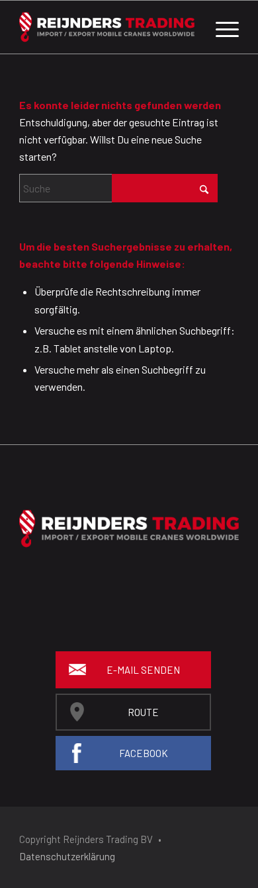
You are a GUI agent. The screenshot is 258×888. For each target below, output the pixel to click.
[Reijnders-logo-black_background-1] (106, 27)
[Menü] (220, 27)
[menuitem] (220, 27)
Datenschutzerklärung (67, 856)
